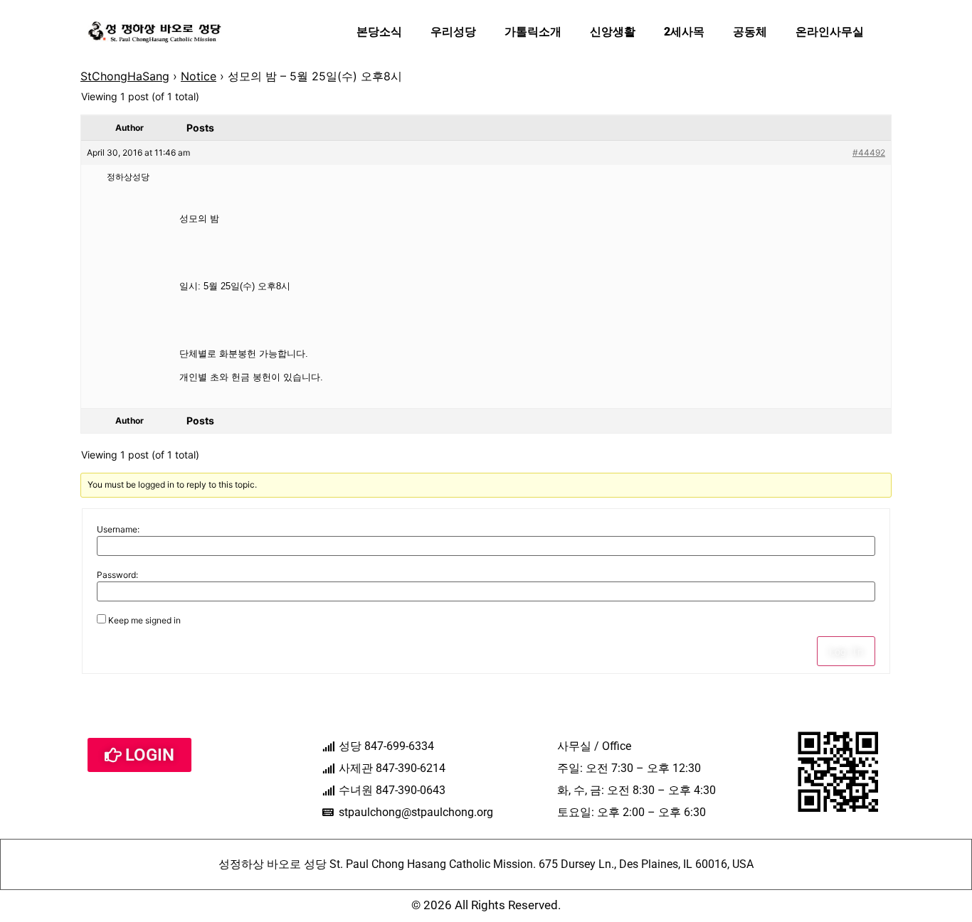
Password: (117, 575)
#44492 (868, 152)
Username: (118, 529)
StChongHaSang (124, 76)
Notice (198, 76)
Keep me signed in (144, 620)
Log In (846, 651)
